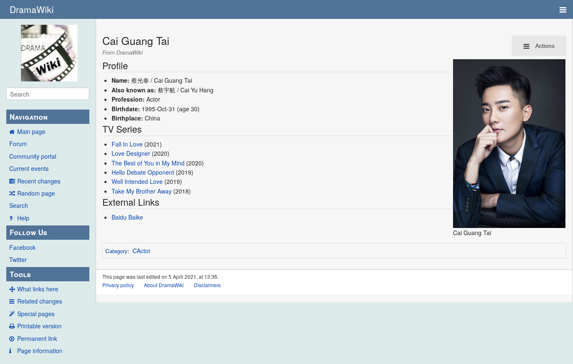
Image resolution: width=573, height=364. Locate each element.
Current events (29, 168)
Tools (20, 274)
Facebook (22, 247)
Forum (18, 143)
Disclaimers (207, 284)
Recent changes (38, 181)
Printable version (39, 326)
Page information (40, 350)
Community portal (32, 156)
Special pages (36, 313)
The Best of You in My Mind (148, 163)
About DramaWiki (164, 284)
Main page (31, 131)
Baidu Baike (127, 217)
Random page (36, 193)
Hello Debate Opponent (143, 172)
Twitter (18, 259)
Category (116, 251)
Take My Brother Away (142, 191)
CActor (142, 250)
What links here (37, 289)
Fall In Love (127, 144)
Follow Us (28, 232)
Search (18, 205)
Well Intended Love (137, 181)
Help (23, 218)
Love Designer (131, 153)
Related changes (39, 301)
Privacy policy (118, 284)
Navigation (28, 117)
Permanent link (37, 338)
